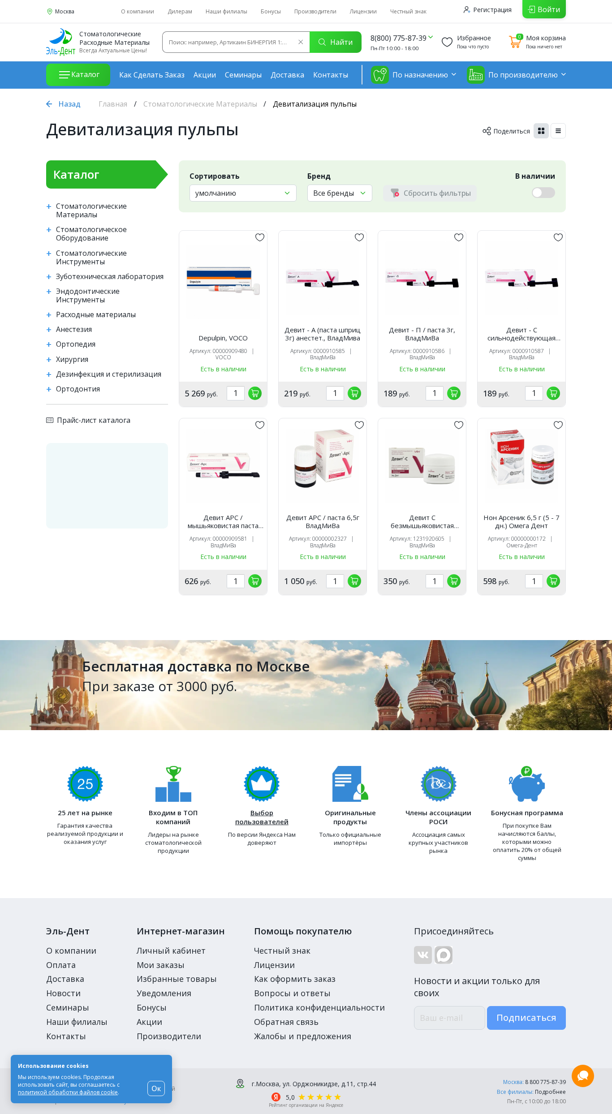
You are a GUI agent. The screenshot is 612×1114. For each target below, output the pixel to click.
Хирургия (72, 359)
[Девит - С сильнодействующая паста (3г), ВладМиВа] (521, 278)
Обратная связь (286, 1021)
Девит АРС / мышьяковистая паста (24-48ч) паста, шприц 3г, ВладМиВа (223, 521)
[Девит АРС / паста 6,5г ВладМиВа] (322, 466)
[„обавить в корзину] (255, 393)
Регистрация (492, 9)
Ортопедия (75, 344)
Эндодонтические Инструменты (88, 295)
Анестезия (74, 329)
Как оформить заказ (295, 978)
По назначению (420, 75)
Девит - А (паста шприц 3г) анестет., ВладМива (322, 334)
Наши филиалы (226, 11)
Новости (63, 993)
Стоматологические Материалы (200, 104)
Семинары (243, 75)
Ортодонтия (78, 389)
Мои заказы (161, 964)
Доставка (287, 75)
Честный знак (408, 11)
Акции (205, 75)
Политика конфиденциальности (319, 1007)
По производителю (523, 75)
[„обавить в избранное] (259, 237)
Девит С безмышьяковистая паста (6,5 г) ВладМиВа (422, 521)
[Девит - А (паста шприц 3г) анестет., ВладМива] (322, 278)
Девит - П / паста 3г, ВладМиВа (422, 334)
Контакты (330, 75)
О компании (137, 11)
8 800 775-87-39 (545, 1082)
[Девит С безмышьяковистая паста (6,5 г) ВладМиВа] (422, 466)
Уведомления (164, 993)
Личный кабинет (171, 950)
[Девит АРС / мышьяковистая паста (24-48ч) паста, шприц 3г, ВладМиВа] (223, 466)
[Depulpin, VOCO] (223, 282)
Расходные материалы (96, 314)
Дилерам (180, 11)
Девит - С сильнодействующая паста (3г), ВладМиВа (521, 334)
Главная (113, 104)
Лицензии (363, 11)
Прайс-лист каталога (93, 420)
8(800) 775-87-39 (399, 38)
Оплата (61, 964)
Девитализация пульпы (142, 129)
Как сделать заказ (152, 75)
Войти (549, 9)
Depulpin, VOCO (223, 338)
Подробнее (550, 1092)
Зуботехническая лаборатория (110, 276)
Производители (315, 11)
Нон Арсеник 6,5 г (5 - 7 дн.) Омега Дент (521, 521)
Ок (156, 1088)
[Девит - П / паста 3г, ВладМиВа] (422, 278)
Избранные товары (177, 978)
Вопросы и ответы (292, 993)
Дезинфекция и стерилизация (108, 374)
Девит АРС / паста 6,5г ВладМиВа (322, 521)
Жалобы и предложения (302, 1036)
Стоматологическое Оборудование (91, 233)
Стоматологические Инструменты (91, 257)
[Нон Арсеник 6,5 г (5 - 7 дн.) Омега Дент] (521, 466)
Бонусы (271, 11)
